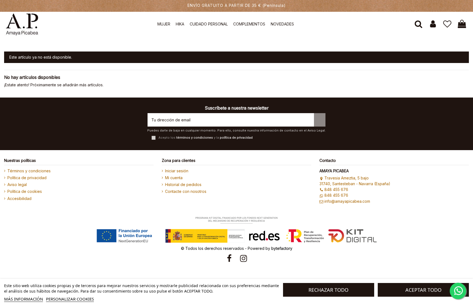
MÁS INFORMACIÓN (23, 299)
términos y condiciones (194, 137)
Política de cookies (24, 191)
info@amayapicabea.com (347, 201)
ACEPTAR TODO (423, 290)
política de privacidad (236, 137)
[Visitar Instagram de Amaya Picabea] (243, 258)
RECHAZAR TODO (328, 290)
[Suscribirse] (319, 120)
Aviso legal (17, 184)
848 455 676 (336, 189)
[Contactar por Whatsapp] (458, 291)
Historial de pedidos (183, 184)
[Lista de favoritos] (447, 24)
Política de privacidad (27, 177)
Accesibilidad (19, 198)
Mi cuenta (174, 177)
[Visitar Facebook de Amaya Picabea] (229, 258)
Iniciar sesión (176, 170)
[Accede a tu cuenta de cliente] (433, 24)
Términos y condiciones (29, 170)
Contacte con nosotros (185, 191)
